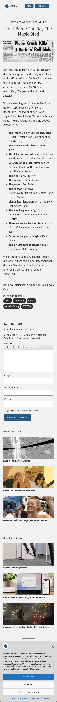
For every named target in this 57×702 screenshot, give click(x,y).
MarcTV (13, 6)
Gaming (14, 22)
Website (7, 399)
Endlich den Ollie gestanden (15, 568)
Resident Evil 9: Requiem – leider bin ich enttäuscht (26, 627)
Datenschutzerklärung (30, 698)
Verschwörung (12, 306)
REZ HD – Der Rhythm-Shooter (16, 461)
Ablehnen (28, 684)
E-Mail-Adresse (11, 387)
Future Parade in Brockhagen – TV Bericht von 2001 (25, 520)
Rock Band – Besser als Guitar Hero (19, 491)
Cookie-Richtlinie (14, 698)
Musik (8, 300)
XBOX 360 (27, 306)
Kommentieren (39, 22)
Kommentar (10, 343)
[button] (52, 646)
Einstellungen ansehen (28, 692)
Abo (29, 6)
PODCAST (42, 6)
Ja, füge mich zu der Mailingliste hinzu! (24, 411)
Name (7, 376)
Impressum (45, 698)
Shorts (31, 300)
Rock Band (19, 300)
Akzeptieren (28, 677)
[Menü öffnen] (52, 6)
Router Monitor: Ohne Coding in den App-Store (24, 597)
